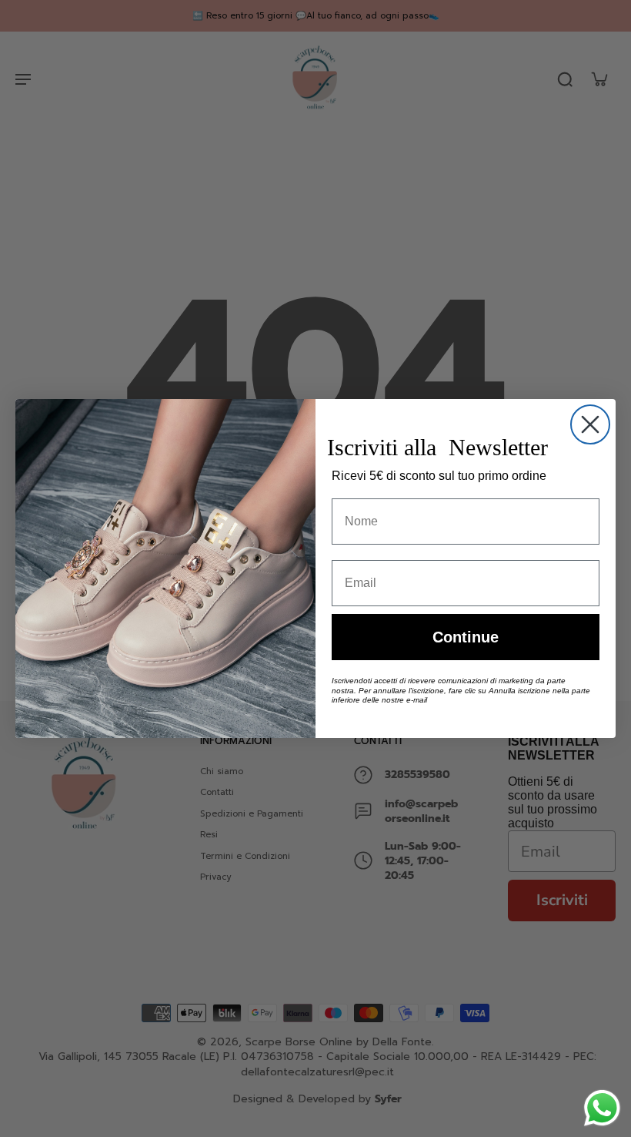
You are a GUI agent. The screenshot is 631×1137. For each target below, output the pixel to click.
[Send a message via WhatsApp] (602, 1108)
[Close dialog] (590, 424)
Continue (465, 637)
